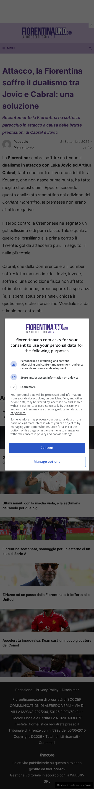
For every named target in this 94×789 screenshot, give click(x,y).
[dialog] (47, 394)
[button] (47, 387)
